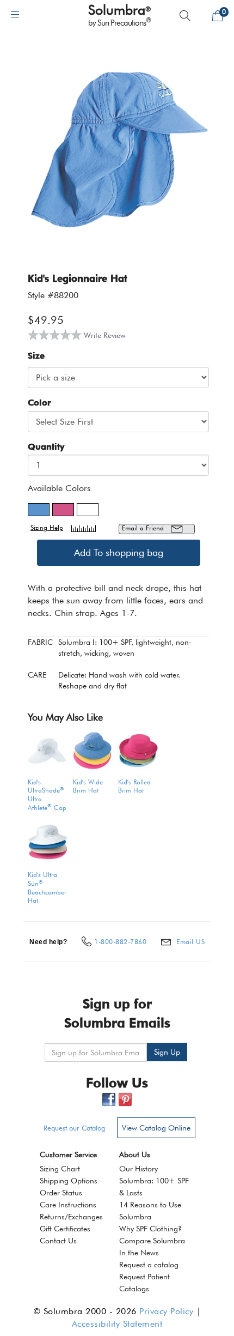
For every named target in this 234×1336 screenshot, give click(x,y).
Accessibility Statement (117, 1324)
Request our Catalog (74, 1127)
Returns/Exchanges (71, 1216)
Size (36, 355)
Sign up (167, 1052)
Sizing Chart (60, 1168)
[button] (39, 509)
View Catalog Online (156, 1127)
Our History (138, 1168)
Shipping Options (68, 1180)
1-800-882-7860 (120, 942)
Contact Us (58, 1240)
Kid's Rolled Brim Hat (134, 786)
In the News (139, 1252)
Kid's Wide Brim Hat (88, 786)
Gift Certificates (65, 1228)
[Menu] (15, 14)
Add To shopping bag (118, 552)
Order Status (61, 1192)
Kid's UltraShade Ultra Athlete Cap (47, 795)
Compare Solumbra (152, 1240)
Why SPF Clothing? (150, 1228)
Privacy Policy (166, 1311)
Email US (190, 942)
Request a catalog (148, 1264)
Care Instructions (68, 1204)
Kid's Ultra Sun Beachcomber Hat (47, 887)
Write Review (105, 335)
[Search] (185, 15)
